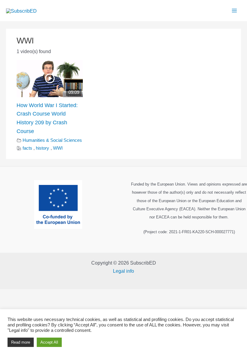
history (42, 148)
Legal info (123, 271)
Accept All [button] (49, 342)
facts (27, 148)
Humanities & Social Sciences (52, 140)
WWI (58, 148)
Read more (20, 342)
